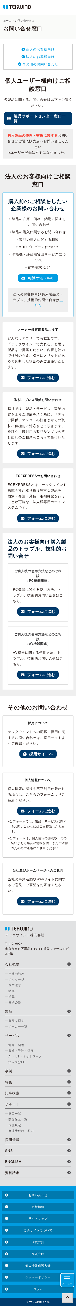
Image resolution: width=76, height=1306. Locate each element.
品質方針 (38, 1254)
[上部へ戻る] (67, 1297)
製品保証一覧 (17, 1119)
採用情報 (12, 1139)
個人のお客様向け (40, 49)
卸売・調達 (16, 1045)
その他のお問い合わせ (40, 64)
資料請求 (12, 1172)
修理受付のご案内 (21, 1130)
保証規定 (14, 1125)
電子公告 (14, 1002)
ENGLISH (13, 1161)
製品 (8, 1011)
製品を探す (16, 1020)
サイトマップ (38, 1218)
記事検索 (12, 1093)
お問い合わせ (38, 1195)
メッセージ (16, 979)
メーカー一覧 (17, 1026)
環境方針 (38, 1242)
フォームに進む (41, 377)
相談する (41, 278)
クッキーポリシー (38, 1277)
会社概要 (12, 964)
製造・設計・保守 (21, 1050)
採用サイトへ (41, 754)
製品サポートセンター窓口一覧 (40, 118)
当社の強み (16, 973)
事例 (8, 1070)
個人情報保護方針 (38, 1265)
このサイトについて (38, 1230)
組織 (11, 991)
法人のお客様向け (40, 56)
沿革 (11, 996)
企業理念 (14, 985)
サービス (12, 1035)
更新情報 (38, 1207)
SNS (9, 1150)
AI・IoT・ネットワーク (25, 1056)
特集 (8, 1082)
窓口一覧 (14, 1113)
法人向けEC (17, 1062)
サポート (12, 1104)
